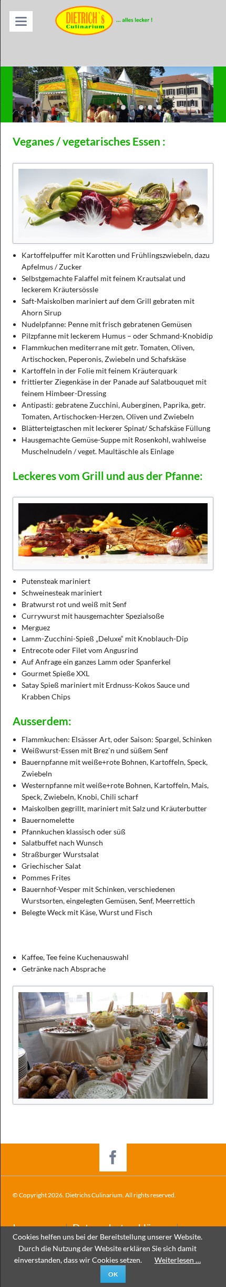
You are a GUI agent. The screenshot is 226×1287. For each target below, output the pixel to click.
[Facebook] (113, 1157)
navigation (21, 21)
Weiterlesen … (178, 1259)
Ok (113, 1274)
